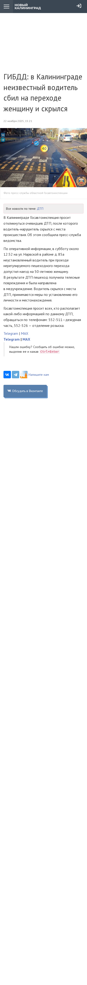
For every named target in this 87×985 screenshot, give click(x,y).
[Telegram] (15, 374)
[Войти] (79, 6)
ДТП (40, 208)
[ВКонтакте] (7, 374)
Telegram (10, 333)
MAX (24, 333)
